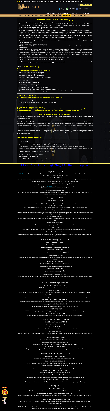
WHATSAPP (72, 9)
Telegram (63, 9)
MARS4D (21, 173)
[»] (85, 5)
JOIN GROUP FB (83, 9)
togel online (49, 186)
